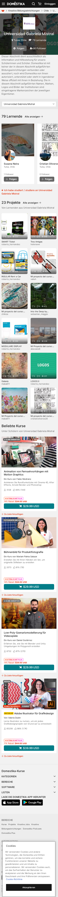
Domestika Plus (8, 833)
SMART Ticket (8, 241)
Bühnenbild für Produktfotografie (23, 552)
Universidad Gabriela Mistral (29, 34)
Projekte (12, 824)
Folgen (20, 48)
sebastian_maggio (39, 314)
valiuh (33, 279)
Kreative (35, 824)
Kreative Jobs (23, 824)
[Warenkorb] (39, 4)
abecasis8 (35, 349)
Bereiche (7, 781)
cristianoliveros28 (39, 418)
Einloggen (50, 3)
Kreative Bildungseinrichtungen (24, 10)
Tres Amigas (36, 241)
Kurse (4, 824)
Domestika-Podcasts (32, 829)
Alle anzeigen (33, 116)
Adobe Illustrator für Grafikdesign (34, 713)
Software (8, 787)
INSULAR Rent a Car (11, 276)
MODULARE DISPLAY (12, 346)
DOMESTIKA (15, 4)
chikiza (5, 314)
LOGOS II (35, 381)
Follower (9, 174)
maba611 (6, 384)
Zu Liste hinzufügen (13, 514)
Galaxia (5, 381)
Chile (46, 10)
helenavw (35, 244)
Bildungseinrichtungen (11, 829)
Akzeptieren (28, 887)
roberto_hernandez (11, 244)
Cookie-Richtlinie (14, 879)
